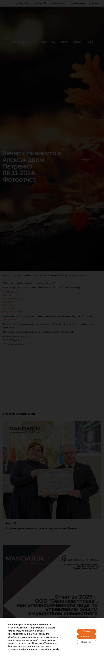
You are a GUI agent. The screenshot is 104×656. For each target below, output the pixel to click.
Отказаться (86, 637)
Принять (87, 631)
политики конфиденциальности (25, 649)
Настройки (86, 642)
